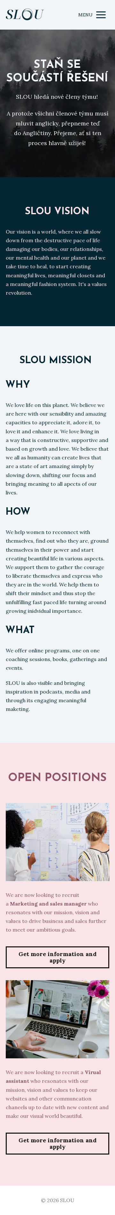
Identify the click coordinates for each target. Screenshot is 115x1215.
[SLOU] (25, 15)
